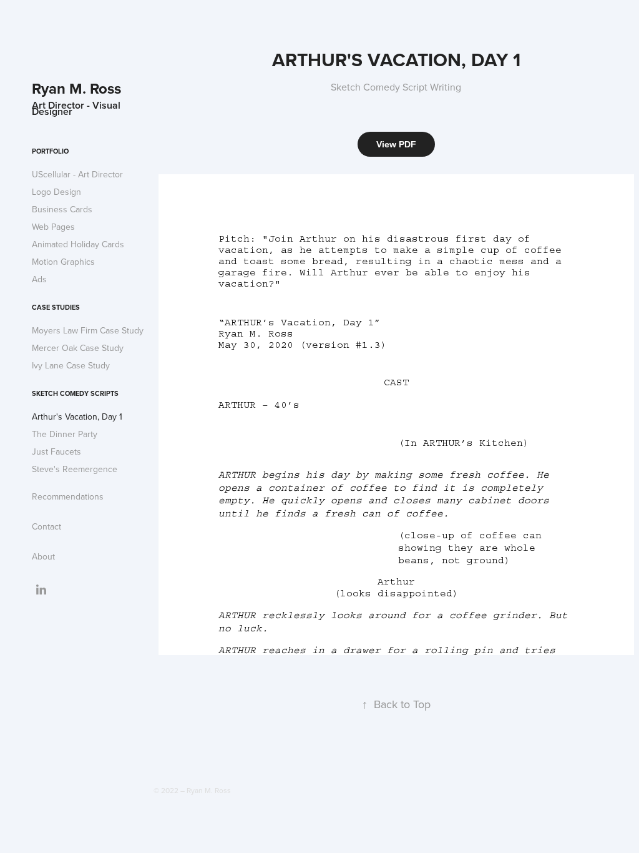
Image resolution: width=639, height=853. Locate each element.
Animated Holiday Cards (78, 244)
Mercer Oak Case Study (78, 348)
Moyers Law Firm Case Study (88, 330)
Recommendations (68, 496)
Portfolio (50, 151)
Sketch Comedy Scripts (75, 393)
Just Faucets (56, 451)
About (43, 556)
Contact (46, 526)
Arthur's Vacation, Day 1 (77, 416)
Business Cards (62, 209)
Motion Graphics (63, 261)
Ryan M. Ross (76, 88)
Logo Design (56, 191)
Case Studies (56, 307)
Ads (39, 279)
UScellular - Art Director (77, 174)
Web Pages (53, 226)
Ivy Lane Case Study (71, 365)
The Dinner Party (64, 434)
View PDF (396, 144)
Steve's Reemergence (74, 469)
